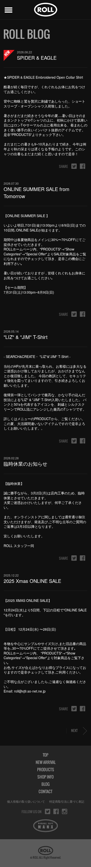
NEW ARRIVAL (46, 762)
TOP (45, 755)
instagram (64, 811)
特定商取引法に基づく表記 (66, 801)
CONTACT (45, 791)
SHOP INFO (45, 777)
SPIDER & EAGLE (37, 57)
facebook (82, 166)
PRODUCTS (45, 769)
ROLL (45, 9)
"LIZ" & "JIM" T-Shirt (26, 336)
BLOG (45, 784)
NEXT (74, 730)
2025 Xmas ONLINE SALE (32, 580)
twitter (74, 166)
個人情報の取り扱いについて (26, 801)
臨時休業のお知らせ (25, 463)
